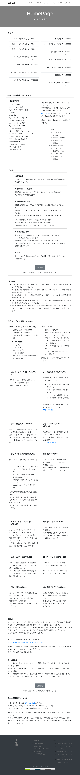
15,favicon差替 (14, 142)
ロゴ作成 (58, 39)
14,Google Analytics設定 (18, 139)
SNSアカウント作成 (54, 67)
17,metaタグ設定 (15, 147)
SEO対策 (58, 75)
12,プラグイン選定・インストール (21, 134)
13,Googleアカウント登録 (18, 136)
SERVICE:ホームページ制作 (41, 748)
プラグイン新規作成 (21, 80)
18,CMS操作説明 (15, 150)
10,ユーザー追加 (15, 128)
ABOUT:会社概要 (38, 743)
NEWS (60, 3)
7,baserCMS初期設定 (16, 120)
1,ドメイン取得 (14, 104)
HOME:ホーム (38, 740)
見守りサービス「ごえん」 (64, 751)
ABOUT (38, 3)
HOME (31, 3)
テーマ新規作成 (22, 64)
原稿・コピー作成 (55, 59)
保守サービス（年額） (20, 49)
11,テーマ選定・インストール (19, 131)
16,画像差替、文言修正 (17, 144)
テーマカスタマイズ (21, 57)
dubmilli (11, 3)
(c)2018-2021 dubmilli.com (40, 766)
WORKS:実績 (37, 746)
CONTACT (67, 3)
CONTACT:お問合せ (39, 754)
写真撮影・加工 (55, 52)
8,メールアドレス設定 (17, 123)
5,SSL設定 (13, 115)
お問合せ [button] (40, 267)
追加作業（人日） (55, 83)
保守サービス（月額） (20, 44)
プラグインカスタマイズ (19, 72)
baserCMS (47, 113)
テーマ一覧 (49, 410)
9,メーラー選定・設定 (17, 126)
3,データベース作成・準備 (18, 110)
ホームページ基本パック (19, 39)
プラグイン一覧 (50, 442)
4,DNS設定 (13, 112)
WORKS (45, 3)
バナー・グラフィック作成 (52, 44)
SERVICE (53, 3)
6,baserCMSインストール (18, 118)
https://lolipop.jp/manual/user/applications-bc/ (27, 642)
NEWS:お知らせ (38, 751)
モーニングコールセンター (64, 743)
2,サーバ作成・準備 (16, 107)
